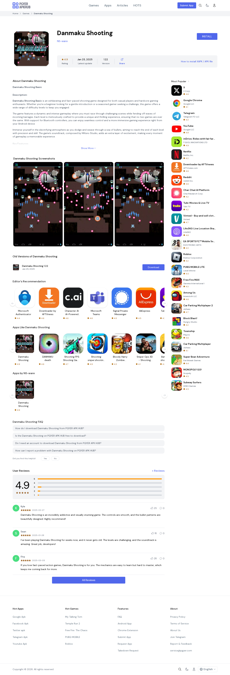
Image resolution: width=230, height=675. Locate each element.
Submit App (186, 5)
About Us (175, 630)
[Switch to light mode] (207, 5)
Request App (125, 643)
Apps (107, 5)
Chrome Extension (128, 630)
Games (94, 5)
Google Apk (19, 616)
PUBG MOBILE (72, 637)
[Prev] (19, 204)
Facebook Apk (20, 623)
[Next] (158, 204)
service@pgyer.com (181, 650)
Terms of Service (179, 623)
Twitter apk (19, 630)
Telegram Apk (20, 637)
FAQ (120, 616)
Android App (125, 623)
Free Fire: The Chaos (76, 630)
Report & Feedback (181, 643)
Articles (122, 5)
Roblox (69, 643)
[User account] (214, 5)
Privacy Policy (177, 616)
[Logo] (21, 5)
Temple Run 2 (72, 623)
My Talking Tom (73, 616)
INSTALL (207, 36)
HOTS (137, 5)
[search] (200, 5)
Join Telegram (178, 637)
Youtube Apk (20, 643)
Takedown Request (128, 650)
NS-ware (62, 41)
